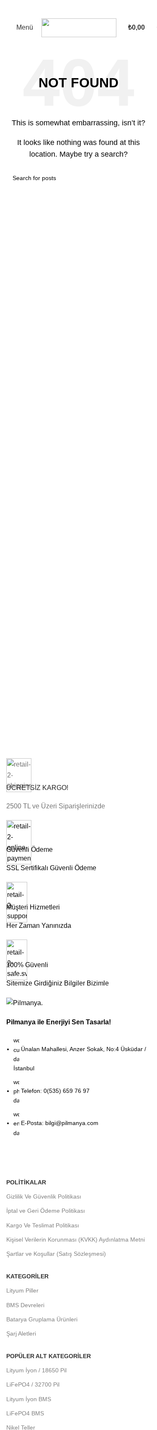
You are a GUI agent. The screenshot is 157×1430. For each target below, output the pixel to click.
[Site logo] (78, 26)
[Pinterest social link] (42, 1160)
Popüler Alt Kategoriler (48, 1356)
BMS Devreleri (25, 1305)
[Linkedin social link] (57, 1160)
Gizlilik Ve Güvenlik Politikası (43, 1196)
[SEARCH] (141, 178)
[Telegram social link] (73, 1160)
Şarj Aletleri (21, 1333)
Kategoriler (27, 1276)
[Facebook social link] (12, 1160)
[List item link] (78, 1091)
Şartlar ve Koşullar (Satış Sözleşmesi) (56, 1253)
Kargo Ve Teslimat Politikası (42, 1225)
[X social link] (27, 1160)
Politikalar (26, 1182)
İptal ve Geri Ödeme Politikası (45, 1210)
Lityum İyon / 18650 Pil (36, 1370)
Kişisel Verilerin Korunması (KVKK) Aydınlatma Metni (75, 1239)
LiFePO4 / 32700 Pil (32, 1384)
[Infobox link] (78, 785)
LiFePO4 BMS (25, 1413)
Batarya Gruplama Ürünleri (41, 1319)
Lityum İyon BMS (28, 1399)
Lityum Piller (22, 1290)
